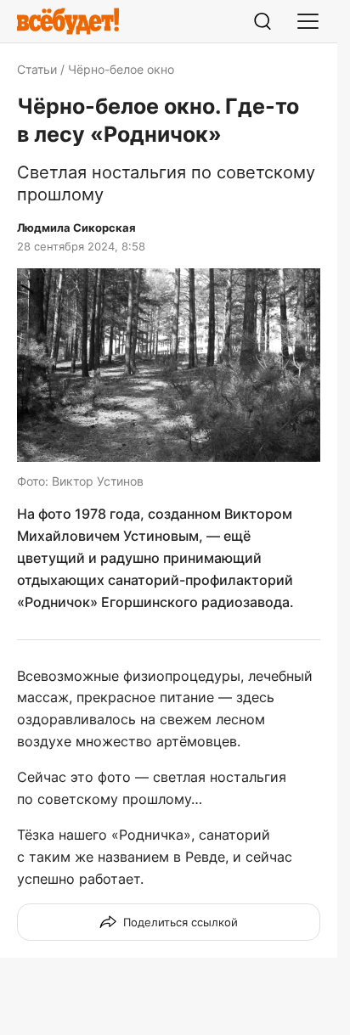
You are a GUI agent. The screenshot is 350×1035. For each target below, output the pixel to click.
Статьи (37, 69)
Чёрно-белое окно (121, 69)
